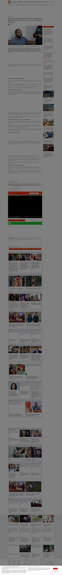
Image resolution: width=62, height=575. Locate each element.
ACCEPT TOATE (55, 568)
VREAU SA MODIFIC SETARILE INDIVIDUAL (55, 571)
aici (11, 571)
